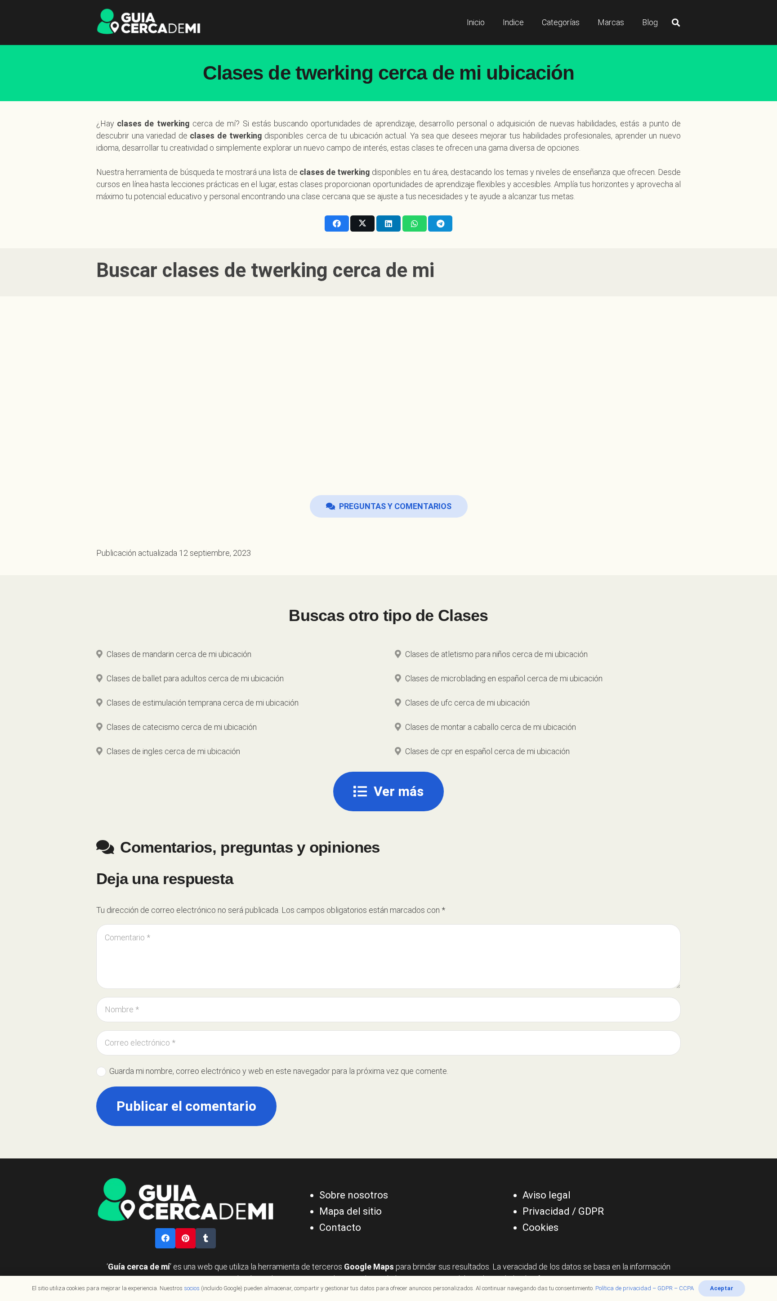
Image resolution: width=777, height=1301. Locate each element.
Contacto (340, 1227)
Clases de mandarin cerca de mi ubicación (179, 654)
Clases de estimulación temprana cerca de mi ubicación (203, 702)
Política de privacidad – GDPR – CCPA (644, 1288)
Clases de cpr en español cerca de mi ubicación (487, 751)
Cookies (540, 1227)
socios (192, 1288)
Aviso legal (546, 1195)
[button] (676, 22)
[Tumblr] (206, 1238)
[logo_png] (148, 22)
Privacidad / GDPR (563, 1211)
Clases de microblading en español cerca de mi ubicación (504, 678)
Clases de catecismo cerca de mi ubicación (182, 727)
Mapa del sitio (350, 1211)
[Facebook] (165, 1238)
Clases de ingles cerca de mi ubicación (173, 751)
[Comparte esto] (337, 223)
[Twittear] (362, 223)
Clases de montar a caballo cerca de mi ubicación (490, 727)
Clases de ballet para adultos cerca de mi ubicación (195, 678)
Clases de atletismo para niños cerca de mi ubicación (496, 654)
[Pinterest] (185, 1238)
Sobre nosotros (353, 1195)
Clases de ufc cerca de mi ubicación (467, 702)
